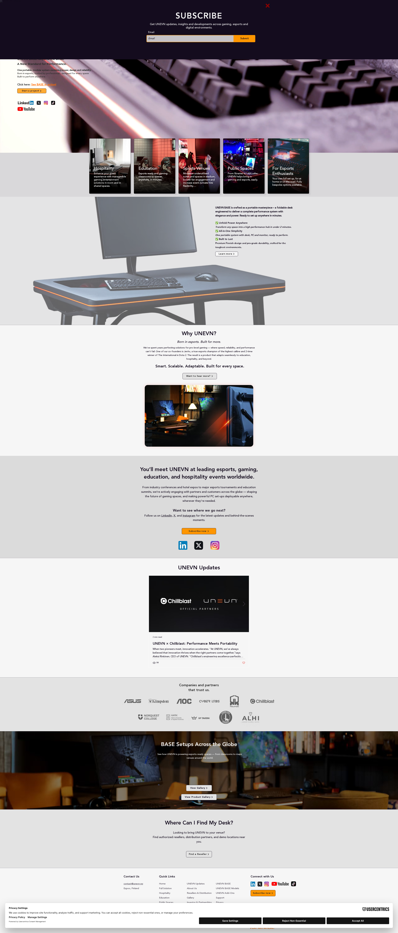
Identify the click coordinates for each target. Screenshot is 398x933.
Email (151, 32)
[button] (268, 5)
